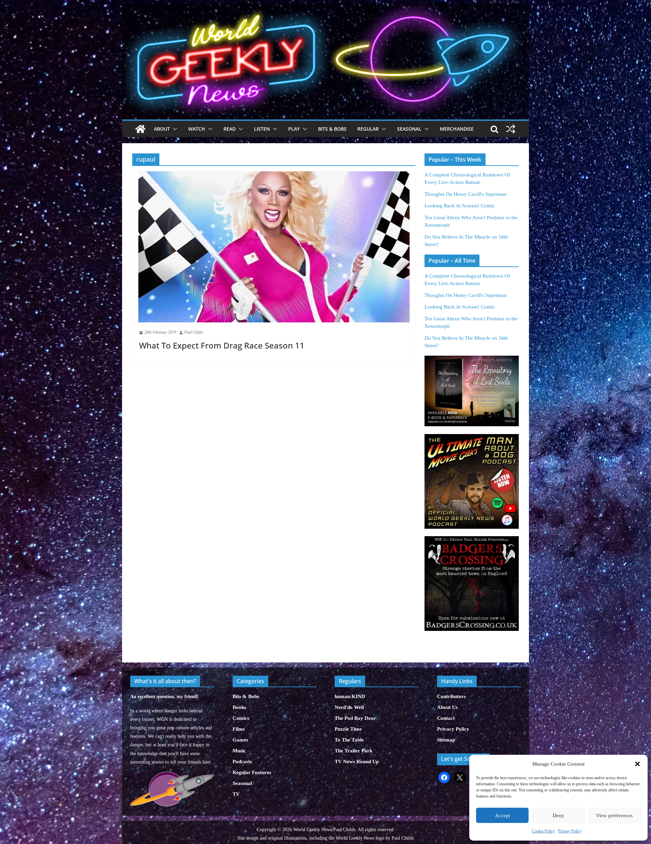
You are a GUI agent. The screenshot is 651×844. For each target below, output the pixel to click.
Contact (446, 718)
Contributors (451, 696)
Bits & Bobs (332, 129)
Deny (558, 815)
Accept (502, 815)
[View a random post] (510, 129)
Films (239, 729)
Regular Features (252, 772)
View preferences (614, 815)
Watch (196, 129)
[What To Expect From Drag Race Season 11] (273, 246)
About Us (447, 707)
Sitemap (446, 740)
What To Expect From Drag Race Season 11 (221, 345)
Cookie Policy (543, 831)
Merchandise (457, 129)
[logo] (172, 775)
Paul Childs (193, 332)
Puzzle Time (348, 729)
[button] (637, 764)
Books (239, 707)
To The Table (349, 740)
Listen (262, 129)
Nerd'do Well (349, 707)
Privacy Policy (569, 831)
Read (229, 129)
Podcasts (242, 761)
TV (236, 794)
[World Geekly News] (325, 7)
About (162, 129)
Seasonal (409, 129)
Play (294, 129)
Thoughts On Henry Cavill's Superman (466, 194)
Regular (368, 129)
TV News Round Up (357, 761)
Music (239, 750)
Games (240, 740)
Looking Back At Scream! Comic (460, 205)
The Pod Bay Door (355, 718)
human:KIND (350, 696)
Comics (241, 718)
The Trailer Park (353, 750)
